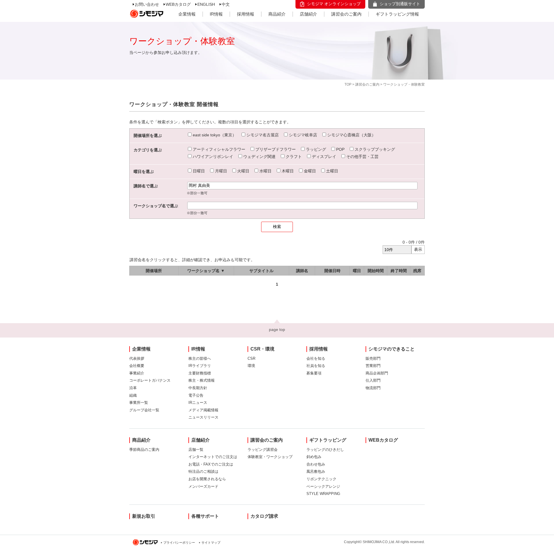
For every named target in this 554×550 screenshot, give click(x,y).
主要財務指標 (199, 373)
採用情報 (245, 14)
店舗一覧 (195, 449)
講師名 (302, 270)
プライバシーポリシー (179, 542)
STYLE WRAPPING (323, 493)
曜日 (357, 270)
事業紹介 (136, 373)
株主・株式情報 (201, 380)
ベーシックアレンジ (323, 486)
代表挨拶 (136, 358)
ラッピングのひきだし (325, 449)
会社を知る (315, 358)
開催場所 (154, 270)
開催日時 (332, 270)
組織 (133, 395)
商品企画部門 (377, 373)
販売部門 (373, 358)
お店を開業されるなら (207, 479)
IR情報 (216, 14)
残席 (417, 270)
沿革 (133, 388)
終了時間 (399, 270)
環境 (251, 365)
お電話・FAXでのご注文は (210, 464)
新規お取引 (143, 516)
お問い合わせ (147, 4)
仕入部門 (373, 380)
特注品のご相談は (203, 471)
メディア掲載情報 (203, 410)
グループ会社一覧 (144, 410)
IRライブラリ (199, 365)
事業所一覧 (138, 402)
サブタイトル (261, 270)
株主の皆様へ (199, 358)
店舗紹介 (308, 14)
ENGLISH (206, 4)
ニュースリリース (203, 417)
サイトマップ (210, 542)
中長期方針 (197, 388)
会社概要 (136, 365)
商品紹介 (277, 14)
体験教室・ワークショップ (270, 457)
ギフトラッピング (327, 440)
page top (277, 329)
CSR (251, 358)
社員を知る (315, 365)
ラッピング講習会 (263, 449)
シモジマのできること (391, 348)
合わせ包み (315, 464)
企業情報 (187, 14)
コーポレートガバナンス (150, 380)
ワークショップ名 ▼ (206, 270)
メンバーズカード (203, 486)
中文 (226, 4)
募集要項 (313, 373)
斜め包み (313, 457)
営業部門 (373, 365)
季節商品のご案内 (144, 449)
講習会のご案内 (346, 14)
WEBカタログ (178, 4)
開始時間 (376, 270)
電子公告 (195, 395)
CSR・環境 (262, 348)
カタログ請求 (264, 516)
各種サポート (205, 516)
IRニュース (197, 402)
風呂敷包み (315, 471)
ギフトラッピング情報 (397, 14)
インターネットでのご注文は (212, 457)
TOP (348, 84)
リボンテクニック (321, 479)
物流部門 (373, 388)
